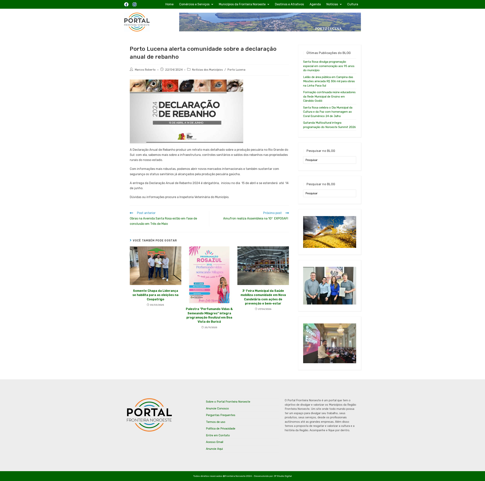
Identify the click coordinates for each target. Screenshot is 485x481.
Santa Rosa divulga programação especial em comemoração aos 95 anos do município (328, 66)
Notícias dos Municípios (207, 69)
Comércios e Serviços (194, 4)
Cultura (352, 4)
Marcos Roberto (145, 69)
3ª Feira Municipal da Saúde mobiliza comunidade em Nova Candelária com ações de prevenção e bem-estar (263, 297)
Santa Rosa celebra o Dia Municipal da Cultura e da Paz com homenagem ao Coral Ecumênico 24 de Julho (327, 112)
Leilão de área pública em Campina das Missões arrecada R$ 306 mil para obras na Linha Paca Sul (329, 81)
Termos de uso (215, 422)
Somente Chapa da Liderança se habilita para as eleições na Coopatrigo (155, 295)
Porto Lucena (236, 69)
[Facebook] (126, 4)
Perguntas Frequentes (220, 415)
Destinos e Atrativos (289, 4)
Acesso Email (214, 442)
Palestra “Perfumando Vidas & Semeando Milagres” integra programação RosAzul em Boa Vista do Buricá (209, 315)
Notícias (332, 4)
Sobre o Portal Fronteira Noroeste (228, 401)
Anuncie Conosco (217, 408)
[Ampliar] (238, 84)
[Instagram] (134, 4)
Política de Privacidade (220, 428)
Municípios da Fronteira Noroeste (242, 4)
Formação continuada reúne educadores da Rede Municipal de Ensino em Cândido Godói (329, 96)
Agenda (315, 4)
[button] (196, 4)
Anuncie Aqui (214, 449)
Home (169, 4)
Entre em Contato (218, 435)
